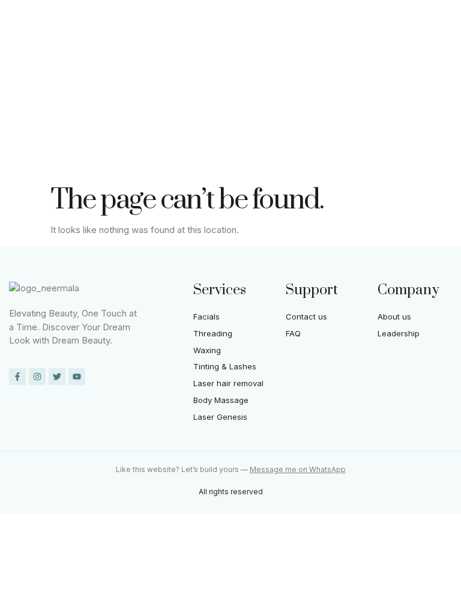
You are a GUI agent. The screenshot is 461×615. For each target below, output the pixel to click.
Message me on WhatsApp (298, 469)
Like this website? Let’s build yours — (183, 469)
